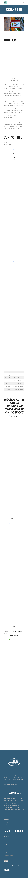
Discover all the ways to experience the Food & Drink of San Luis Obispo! (14, 405)
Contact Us (6, 824)
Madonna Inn (14, 626)
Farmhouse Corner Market (14, 635)
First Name (6, 836)
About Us (6, 819)
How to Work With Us (9, 821)
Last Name (6, 844)
